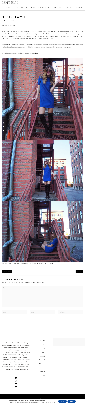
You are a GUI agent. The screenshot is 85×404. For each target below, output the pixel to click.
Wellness (52, 8)
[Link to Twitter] (16, 387)
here (36, 53)
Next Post (79, 271)
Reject (71, 401)
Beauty (16, 8)
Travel (33, 8)
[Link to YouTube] (16, 384)
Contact (78, 8)
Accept (62, 401)
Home (42, 340)
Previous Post (7, 271)
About (69, 8)
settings (53, 402)
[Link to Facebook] (16, 378)
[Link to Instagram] (16, 381)
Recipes (24, 8)
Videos (61, 8)
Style (8, 8)
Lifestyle (42, 8)
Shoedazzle (34, 263)
